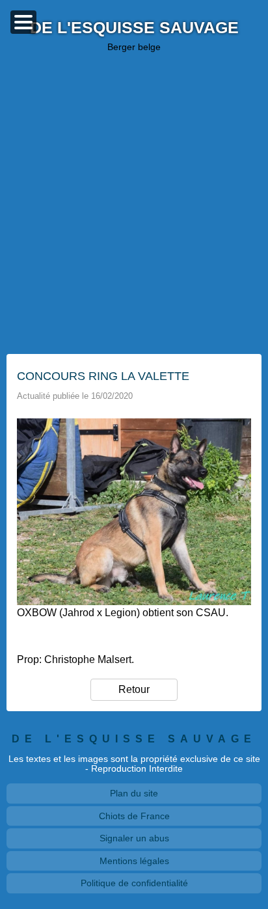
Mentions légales (134, 861)
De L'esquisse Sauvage (134, 28)
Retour (134, 689)
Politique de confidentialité (134, 883)
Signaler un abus (134, 838)
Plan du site (134, 793)
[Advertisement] (134, 203)
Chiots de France (134, 816)
